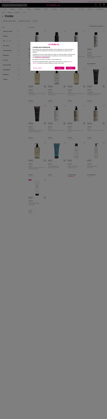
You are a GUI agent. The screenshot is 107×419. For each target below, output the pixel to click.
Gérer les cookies (37, 68)
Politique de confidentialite (42, 57)
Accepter (70, 68)
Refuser (59, 68)
